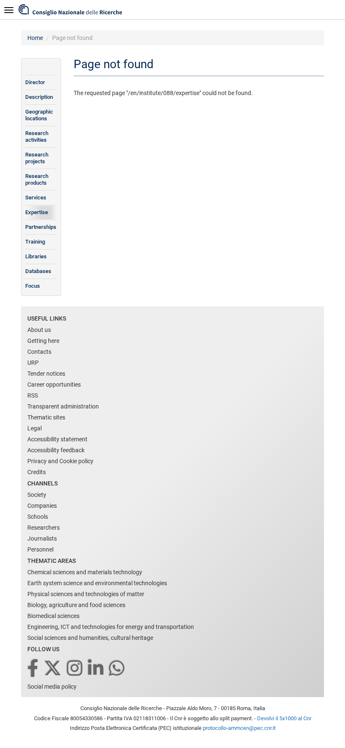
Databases (38, 271)
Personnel (40, 549)
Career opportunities (54, 384)
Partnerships (40, 227)
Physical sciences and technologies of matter (85, 594)
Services (35, 197)
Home (35, 37)
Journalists (42, 538)
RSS (32, 395)
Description (39, 97)
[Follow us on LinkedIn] (96, 668)
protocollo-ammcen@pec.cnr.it (239, 728)
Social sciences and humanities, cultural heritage (90, 637)
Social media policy (52, 686)
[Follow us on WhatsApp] (117, 668)
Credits (36, 472)
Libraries (36, 256)
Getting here (43, 340)
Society (36, 494)
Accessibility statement (57, 439)
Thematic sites (46, 417)
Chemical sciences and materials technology (84, 572)
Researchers (43, 527)
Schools (37, 516)
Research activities (36, 136)
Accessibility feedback (56, 450)
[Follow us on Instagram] (75, 668)
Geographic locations (39, 115)
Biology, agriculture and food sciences (76, 605)
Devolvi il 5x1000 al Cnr (284, 718)
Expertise (36, 212)
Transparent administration (63, 406)
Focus (32, 286)
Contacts (39, 351)
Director (35, 82)
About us (39, 329)
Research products (36, 179)
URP (33, 362)
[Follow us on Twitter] (53, 668)
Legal (34, 428)
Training (35, 242)
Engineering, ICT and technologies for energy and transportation (110, 626)
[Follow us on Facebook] (33, 668)
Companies (42, 505)
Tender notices (46, 373)
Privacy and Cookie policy (60, 461)
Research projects (36, 157)
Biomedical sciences (53, 616)
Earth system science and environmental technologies (97, 583)
